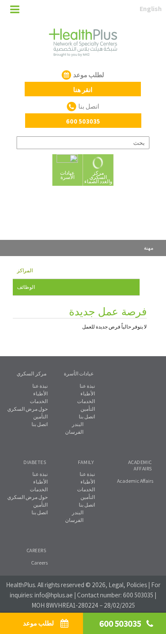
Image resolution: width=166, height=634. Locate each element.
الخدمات (39, 401)
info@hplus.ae (53, 595)
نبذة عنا (40, 386)
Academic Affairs (135, 481)
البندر (77, 424)
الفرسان (74, 432)
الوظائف (26, 287)
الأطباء (40, 393)
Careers (39, 562)
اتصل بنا (39, 424)
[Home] (11, 10)
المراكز (25, 270)
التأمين (40, 416)
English (151, 8)
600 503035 (138, 595)
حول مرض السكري (27, 409)
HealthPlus (20, 585)
